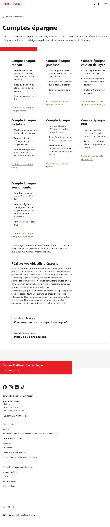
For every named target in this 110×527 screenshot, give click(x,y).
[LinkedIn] (17, 387)
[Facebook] (5, 387)
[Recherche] (99, 4)
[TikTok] (23, 387)
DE (4, 507)
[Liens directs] (94, 4)
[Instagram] (11, 387)
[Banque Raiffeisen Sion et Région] (11, 4)
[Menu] (105, 4)
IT (14, 507)
